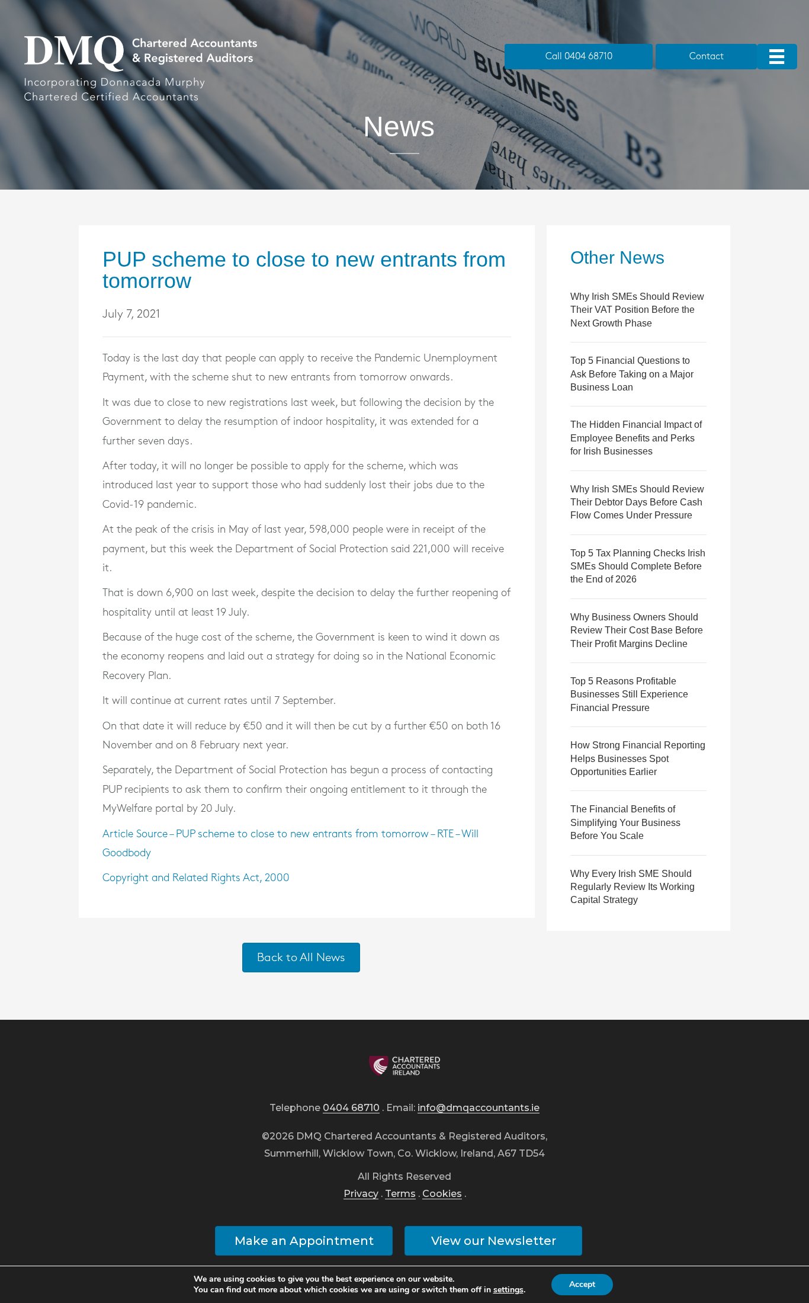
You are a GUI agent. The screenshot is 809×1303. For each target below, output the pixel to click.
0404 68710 (351, 1108)
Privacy (360, 1194)
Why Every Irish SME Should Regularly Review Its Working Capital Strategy (632, 887)
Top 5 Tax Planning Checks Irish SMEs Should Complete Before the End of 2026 (637, 566)
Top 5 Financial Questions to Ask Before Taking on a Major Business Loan (632, 374)
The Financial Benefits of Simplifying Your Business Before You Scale (625, 822)
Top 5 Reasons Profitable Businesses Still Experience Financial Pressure (629, 694)
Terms (400, 1194)
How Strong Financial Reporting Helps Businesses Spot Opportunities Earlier (637, 758)
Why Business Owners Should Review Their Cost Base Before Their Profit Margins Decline (636, 630)
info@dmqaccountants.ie (479, 1108)
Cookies (442, 1194)
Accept (582, 1284)
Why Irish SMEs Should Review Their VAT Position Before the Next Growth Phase (637, 310)
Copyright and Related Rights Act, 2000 (196, 878)
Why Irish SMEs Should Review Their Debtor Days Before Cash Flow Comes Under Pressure (637, 502)
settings (508, 1290)
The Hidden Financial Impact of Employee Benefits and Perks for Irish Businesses (636, 438)
